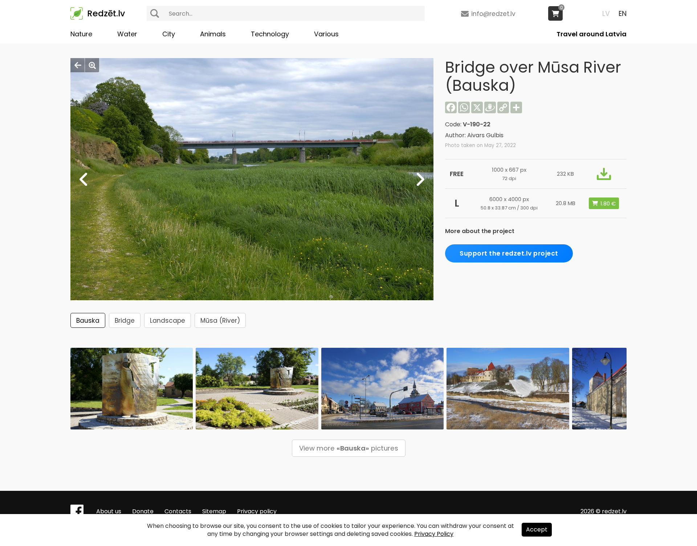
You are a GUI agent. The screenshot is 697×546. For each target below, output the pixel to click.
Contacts (177, 511)
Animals (213, 33)
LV (606, 14)
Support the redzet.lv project (509, 253)
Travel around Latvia (592, 33)
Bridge (125, 320)
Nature (81, 33)
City (168, 33)
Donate (143, 511)
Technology (270, 33)
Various (326, 33)
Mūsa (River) (220, 320)
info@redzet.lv (493, 13)
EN (623, 14)
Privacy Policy (433, 534)
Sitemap (214, 511)
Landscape (167, 320)
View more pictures (348, 448)
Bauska (87, 320)
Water (127, 33)
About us (108, 511)
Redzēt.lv (106, 13)
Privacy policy (257, 511)
